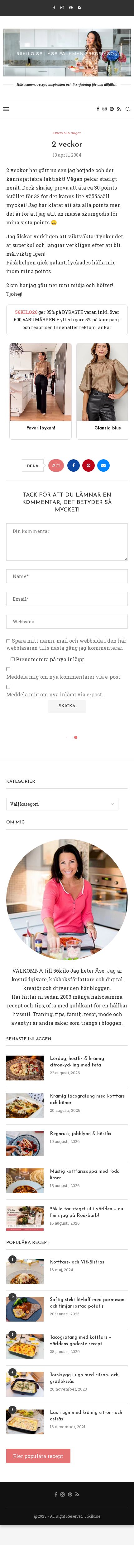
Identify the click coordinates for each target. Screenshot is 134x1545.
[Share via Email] (103, 465)
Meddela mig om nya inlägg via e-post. (54, 694)
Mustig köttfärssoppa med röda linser (85, 1175)
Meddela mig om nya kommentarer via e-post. (64, 677)
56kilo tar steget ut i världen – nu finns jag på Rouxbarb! (86, 1212)
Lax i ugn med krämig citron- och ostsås (86, 1416)
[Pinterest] (71, 7)
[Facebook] (54, 7)
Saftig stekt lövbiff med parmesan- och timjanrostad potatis (88, 1303)
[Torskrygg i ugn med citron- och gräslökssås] (25, 1384)
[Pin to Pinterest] (88, 465)
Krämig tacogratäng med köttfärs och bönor (87, 1099)
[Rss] (79, 7)
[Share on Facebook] (73, 465)
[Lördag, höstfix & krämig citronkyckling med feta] (25, 1068)
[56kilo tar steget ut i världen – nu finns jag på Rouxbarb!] (25, 1218)
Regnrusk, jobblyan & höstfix (80, 1134)
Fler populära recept (38, 1456)
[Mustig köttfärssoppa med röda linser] (25, 1180)
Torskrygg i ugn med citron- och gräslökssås (84, 1378)
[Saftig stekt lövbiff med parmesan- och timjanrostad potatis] (25, 1309)
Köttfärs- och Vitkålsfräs (77, 1262)
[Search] (128, 109)
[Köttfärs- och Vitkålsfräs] (25, 1271)
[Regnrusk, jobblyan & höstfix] (25, 1143)
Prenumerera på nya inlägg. (50, 659)
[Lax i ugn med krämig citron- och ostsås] (25, 1422)
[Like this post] (58, 465)
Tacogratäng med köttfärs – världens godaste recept (81, 1340)
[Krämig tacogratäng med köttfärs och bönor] (25, 1105)
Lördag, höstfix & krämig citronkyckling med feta (77, 1062)
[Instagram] (62, 7)
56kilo (61, 970)
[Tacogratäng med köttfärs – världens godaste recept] (25, 1346)
